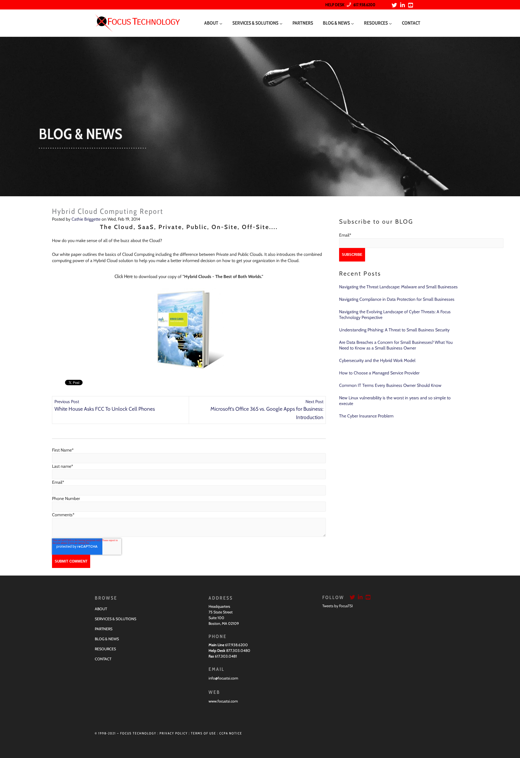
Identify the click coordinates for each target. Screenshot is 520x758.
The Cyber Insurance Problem (366, 416)
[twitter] (395, 5)
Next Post (314, 401)
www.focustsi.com (223, 701)
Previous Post (66, 401)
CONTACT (103, 658)
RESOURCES (105, 648)
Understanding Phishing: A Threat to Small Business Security (394, 329)
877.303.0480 (238, 650)
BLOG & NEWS (107, 638)
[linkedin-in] (403, 5)
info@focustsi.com (223, 678)
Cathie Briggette (86, 219)
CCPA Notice (230, 733)
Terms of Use (203, 733)
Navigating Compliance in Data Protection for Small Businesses (396, 299)
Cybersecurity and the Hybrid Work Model (377, 360)
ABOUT (101, 608)
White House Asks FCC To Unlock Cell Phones (104, 409)
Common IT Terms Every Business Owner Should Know (390, 385)
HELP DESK (334, 4)
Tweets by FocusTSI (337, 605)
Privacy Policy (174, 733)
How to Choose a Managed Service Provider (379, 372)
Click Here (124, 276)
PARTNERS (103, 628)
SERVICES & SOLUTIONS (115, 618)
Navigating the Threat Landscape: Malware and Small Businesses (398, 286)
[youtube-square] (411, 5)
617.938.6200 (363, 4)
